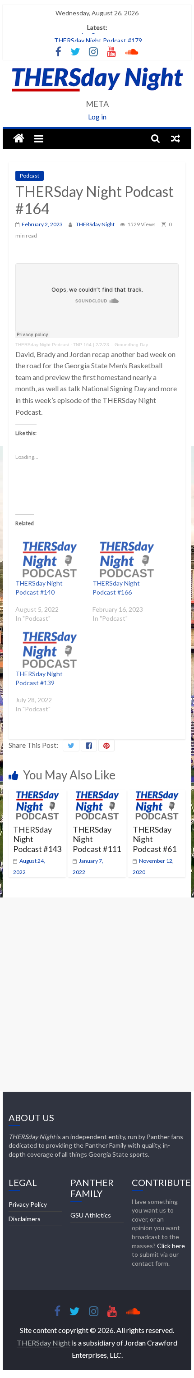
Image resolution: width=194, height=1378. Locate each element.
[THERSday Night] (19, 138)
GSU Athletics (90, 1215)
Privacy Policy (28, 1204)
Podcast (29, 175)
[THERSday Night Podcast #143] (37, 796)
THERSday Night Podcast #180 (98, 35)
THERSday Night (95, 224)
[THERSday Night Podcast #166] (126, 559)
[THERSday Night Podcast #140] (49, 559)
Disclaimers (25, 1218)
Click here (171, 1246)
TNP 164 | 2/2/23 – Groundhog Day (110, 344)
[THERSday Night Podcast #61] (156, 796)
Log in (97, 116)
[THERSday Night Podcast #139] (49, 649)
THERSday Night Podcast (42, 344)
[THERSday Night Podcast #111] (96, 796)
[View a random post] (175, 138)
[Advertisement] (97, 994)
